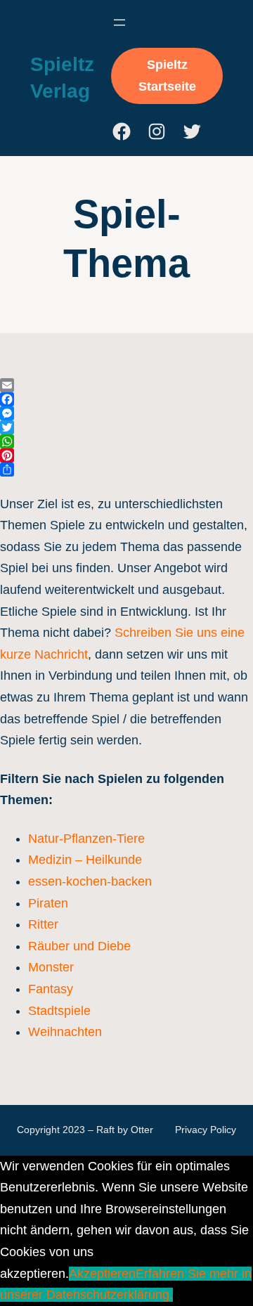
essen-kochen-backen (90, 881)
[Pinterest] (126, 455)
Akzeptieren (102, 1274)
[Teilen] (126, 470)
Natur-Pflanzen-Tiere (86, 839)
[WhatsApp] (126, 441)
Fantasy (50, 989)
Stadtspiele (59, 1011)
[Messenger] (126, 413)
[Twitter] (126, 427)
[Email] (126, 385)
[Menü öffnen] (119, 22)
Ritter (43, 924)
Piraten (48, 903)
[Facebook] (126, 399)
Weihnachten (65, 1032)
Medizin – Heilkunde (85, 860)
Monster (51, 967)
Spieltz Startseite (167, 75)
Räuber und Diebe (79, 946)
